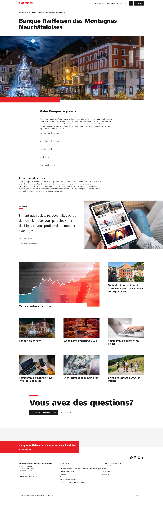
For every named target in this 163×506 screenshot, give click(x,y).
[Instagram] (135, 457)
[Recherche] (126, 3)
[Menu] (131, 3)
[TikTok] (143, 457)
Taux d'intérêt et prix (47, 165)
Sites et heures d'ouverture (49, 141)
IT (143, 495)
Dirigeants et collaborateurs (50, 133)
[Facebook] (131, 457)
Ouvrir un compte (46, 157)
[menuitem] (99, 3)
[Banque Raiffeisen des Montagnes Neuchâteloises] (25, 3)
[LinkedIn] (139, 457)
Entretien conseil (46, 149)
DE (137, 495)
